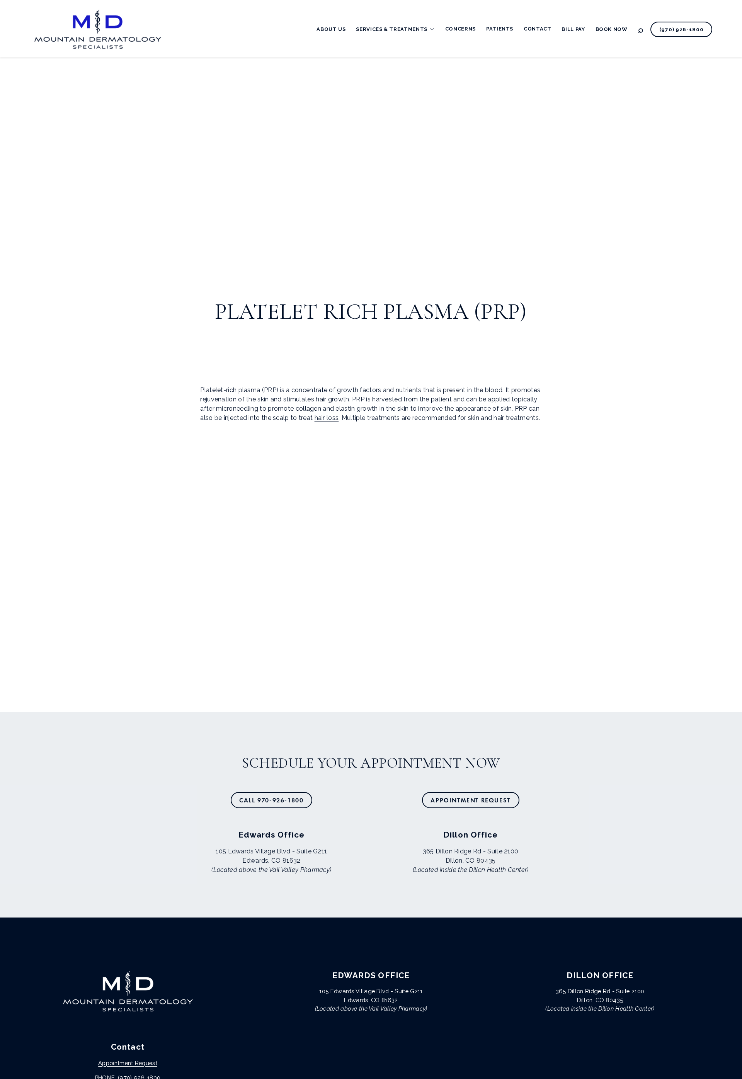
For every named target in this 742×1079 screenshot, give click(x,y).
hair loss (327, 417)
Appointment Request (470, 800)
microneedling (238, 408)
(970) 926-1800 (681, 29)
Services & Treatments (391, 29)
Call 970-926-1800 (271, 800)
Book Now (612, 29)
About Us (331, 29)
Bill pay (573, 29)
